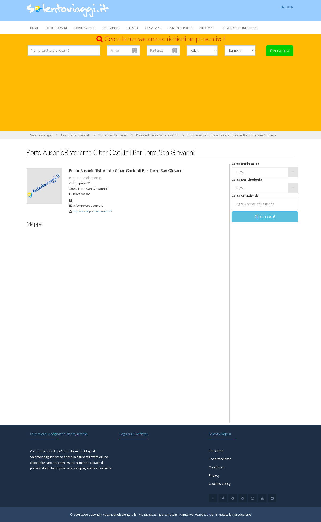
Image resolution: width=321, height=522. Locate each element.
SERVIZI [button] (132, 28)
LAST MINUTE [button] (111, 28)
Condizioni (216, 467)
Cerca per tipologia (247, 179)
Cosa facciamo (220, 459)
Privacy (214, 475)
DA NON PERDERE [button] (180, 28)
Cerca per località (245, 163)
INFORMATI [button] (207, 28)
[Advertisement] (160, 94)
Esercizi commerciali (75, 135)
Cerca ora (279, 50)
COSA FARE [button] (152, 28)
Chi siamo (216, 450)
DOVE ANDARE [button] (85, 28)
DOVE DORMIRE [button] (57, 28)
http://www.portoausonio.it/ (92, 211)
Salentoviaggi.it (41, 135)
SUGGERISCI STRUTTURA (239, 28)
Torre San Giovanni (113, 135)
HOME (34, 28)
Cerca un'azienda (245, 195)
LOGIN (288, 7)
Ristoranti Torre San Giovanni (157, 135)
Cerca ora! (265, 216)
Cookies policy (220, 483)
